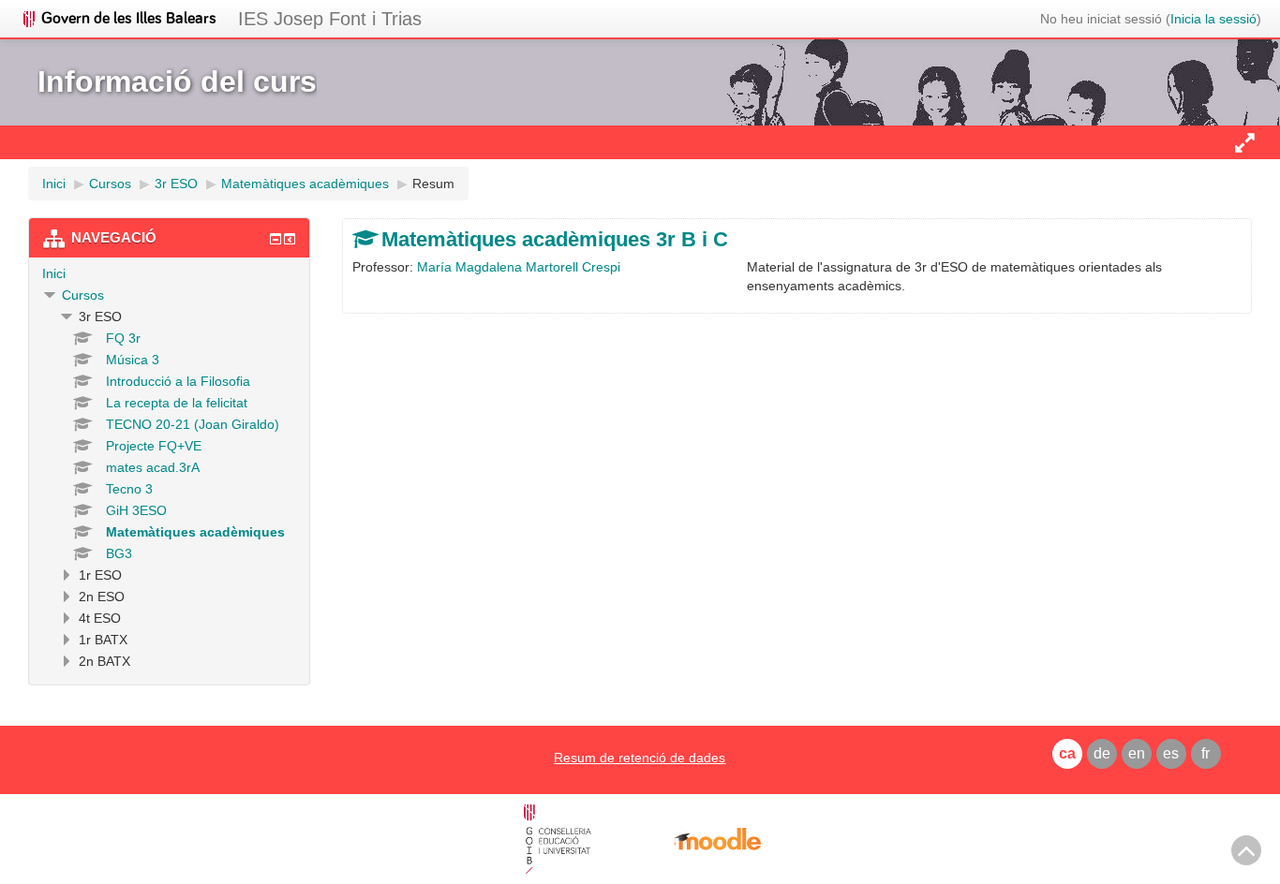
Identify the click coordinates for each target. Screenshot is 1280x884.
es (1171, 753)
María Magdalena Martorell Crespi (518, 266)
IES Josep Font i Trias (330, 18)
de (1102, 753)
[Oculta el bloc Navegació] (275, 238)
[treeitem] (169, 273)
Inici (54, 273)
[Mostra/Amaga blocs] (1244, 142)
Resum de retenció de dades (639, 757)
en (1136, 753)
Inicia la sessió (1213, 18)
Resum (433, 183)
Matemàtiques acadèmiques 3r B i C (554, 239)
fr (1205, 753)
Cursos (83, 294)
